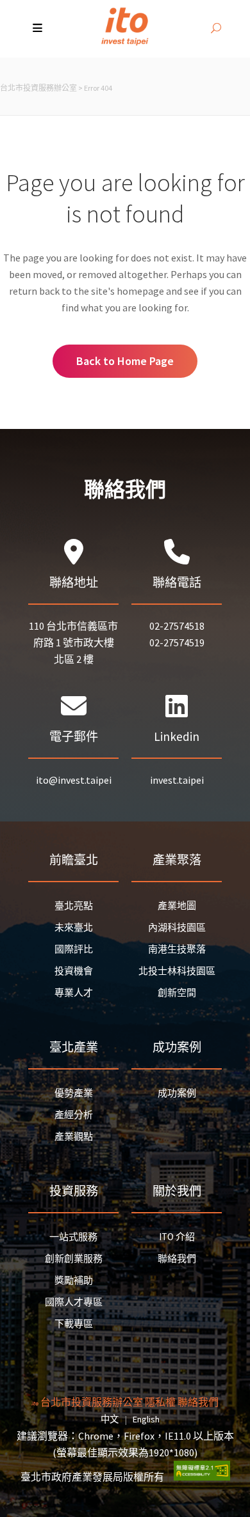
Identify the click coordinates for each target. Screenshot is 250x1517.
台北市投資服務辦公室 (38, 88)
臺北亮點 (73, 905)
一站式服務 (73, 1237)
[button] (39, 29)
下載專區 (73, 1324)
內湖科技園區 (177, 927)
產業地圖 (177, 905)
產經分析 (73, 1115)
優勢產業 (73, 1093)
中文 (110, 1419)
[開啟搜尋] (216, 28)
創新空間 (177, 992)
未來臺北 (73, 927)
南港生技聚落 (177, 949)
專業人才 (73, 992)
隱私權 (160, 1402)
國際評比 (73, 949)
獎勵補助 (73, 1280)
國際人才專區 (74, 1302)
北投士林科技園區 (176, 971)
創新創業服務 (74, 1258)
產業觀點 (73, 1136)
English (146, 1419)
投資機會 (73, 971)
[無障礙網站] (202, 1476)
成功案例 (177, 1093)
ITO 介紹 (177, 1237)
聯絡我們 (177, 1258)
